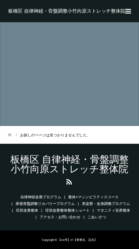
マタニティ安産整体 (113, 210)
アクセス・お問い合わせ (60, 217)
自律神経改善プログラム (40, 197)
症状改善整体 (27, 210)
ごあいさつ (96, 217)
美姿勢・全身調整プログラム (106, 204)
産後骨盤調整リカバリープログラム (45, 204)
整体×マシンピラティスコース (93, 197)
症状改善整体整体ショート (67, 210)
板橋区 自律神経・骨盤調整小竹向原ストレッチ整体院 (66, 11)
